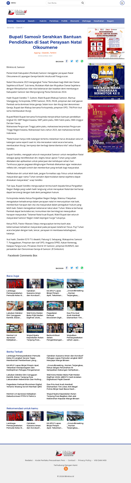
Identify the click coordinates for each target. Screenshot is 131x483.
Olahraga (86, 21)
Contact (71, 460)
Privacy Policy (84, 460)
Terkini (53, 53)
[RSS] (66, 469)
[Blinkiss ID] (17, 12)
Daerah (31, 21)
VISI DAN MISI (100, 460)
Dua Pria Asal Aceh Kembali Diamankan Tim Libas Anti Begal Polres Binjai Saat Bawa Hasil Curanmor (75, 315)
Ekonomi (74, 21)
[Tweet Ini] (72, 61)
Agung (37, 53)
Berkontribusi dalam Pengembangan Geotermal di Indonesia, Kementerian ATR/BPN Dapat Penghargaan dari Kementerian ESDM (55, 337)
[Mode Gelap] (122, 3)
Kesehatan (99, 21)
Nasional (21, 21)
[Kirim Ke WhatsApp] (82, 61)
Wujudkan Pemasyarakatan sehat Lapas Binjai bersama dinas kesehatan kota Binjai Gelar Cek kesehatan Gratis (75, 337)
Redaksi (29, 460)
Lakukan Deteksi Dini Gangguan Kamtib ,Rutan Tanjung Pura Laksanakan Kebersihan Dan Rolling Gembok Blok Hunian (14, 315)
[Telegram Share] (77, 61)
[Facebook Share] (67, 61)
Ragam (110, 21)
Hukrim (43, 21)
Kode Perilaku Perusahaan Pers (50, 460)
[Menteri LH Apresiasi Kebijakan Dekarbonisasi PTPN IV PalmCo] (15, 328)
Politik (64, 21)
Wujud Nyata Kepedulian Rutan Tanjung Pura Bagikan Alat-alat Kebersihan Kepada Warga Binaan (35, 337)
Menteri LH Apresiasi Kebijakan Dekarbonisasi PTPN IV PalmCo (14, 337)
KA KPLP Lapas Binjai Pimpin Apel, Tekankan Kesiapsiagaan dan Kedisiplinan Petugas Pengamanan (55, 293)
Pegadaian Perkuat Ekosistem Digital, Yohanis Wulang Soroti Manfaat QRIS (55, 315)
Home (10, 21)
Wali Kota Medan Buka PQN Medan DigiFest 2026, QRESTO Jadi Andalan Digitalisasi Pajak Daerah (35, 315)
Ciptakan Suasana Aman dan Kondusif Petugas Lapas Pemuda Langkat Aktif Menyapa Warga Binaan (35, 293)
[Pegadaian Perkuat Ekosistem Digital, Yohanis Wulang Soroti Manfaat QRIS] (55, 306)
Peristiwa (54, 21)
